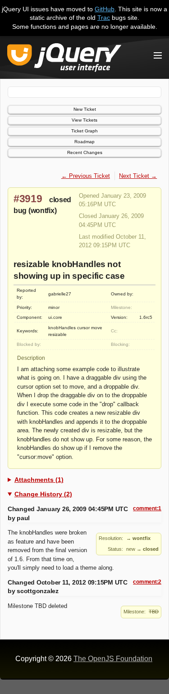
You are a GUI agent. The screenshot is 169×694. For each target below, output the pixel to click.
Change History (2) (43, 494)
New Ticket (84, 109)
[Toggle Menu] (158, 55)
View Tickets (84, 120)
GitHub (104, 9)
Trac (103, 17)
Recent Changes (84, 152)
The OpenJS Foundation (112, 658)
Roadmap (84, 141)
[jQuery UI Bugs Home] (64, 59)
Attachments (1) (39, 479)
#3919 (28, 198)
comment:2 (147, 582)
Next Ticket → (138, 175)
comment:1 (147, 508)
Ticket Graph (84, 130)
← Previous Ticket (85, 175)
